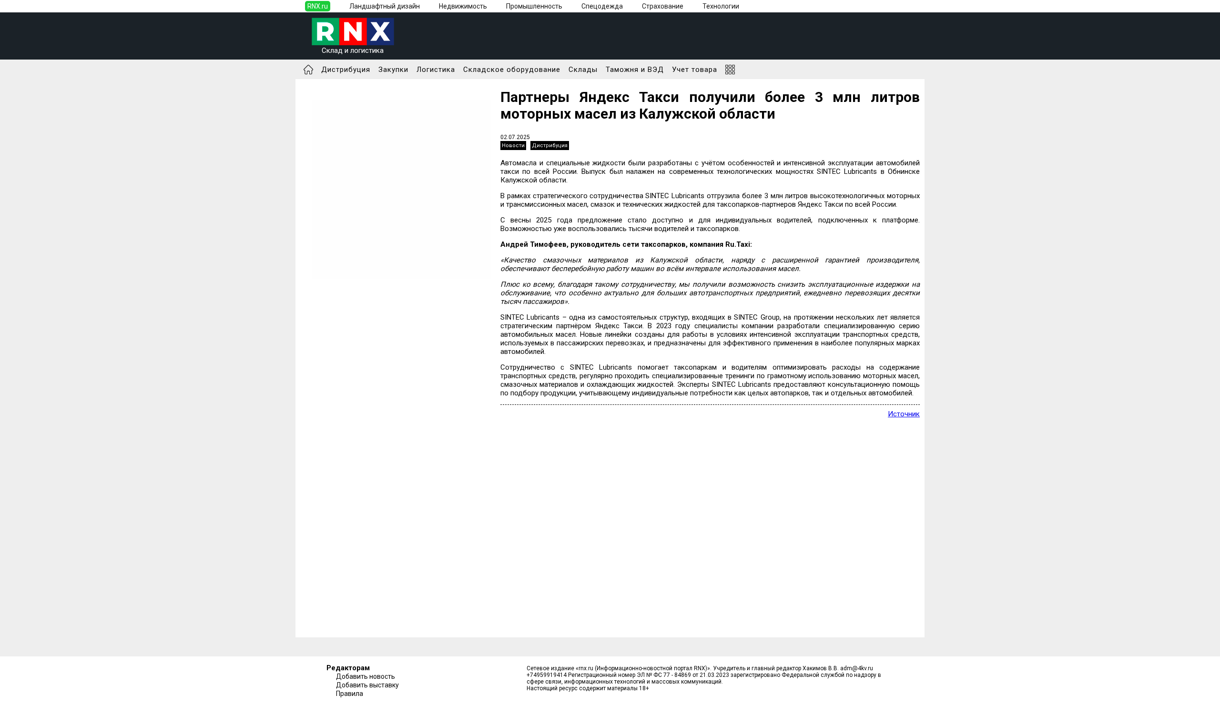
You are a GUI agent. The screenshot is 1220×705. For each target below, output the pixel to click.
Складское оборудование (511, 69)
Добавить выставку (367, 685)
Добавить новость (365, 676)
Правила (349, 693)
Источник (904, 414)
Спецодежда (602, 6)
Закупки (393, 69)
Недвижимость (463, 6)
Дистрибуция (345, 69)
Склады (583, 69)
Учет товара (694, 69)
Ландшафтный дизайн (384, 6)
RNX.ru (317, 6)
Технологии (720, 6)
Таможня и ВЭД (635, 69)
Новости (513, 145)
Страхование (662, 6)
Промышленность (534, 6)
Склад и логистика (353, 50)
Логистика (436, 69)
